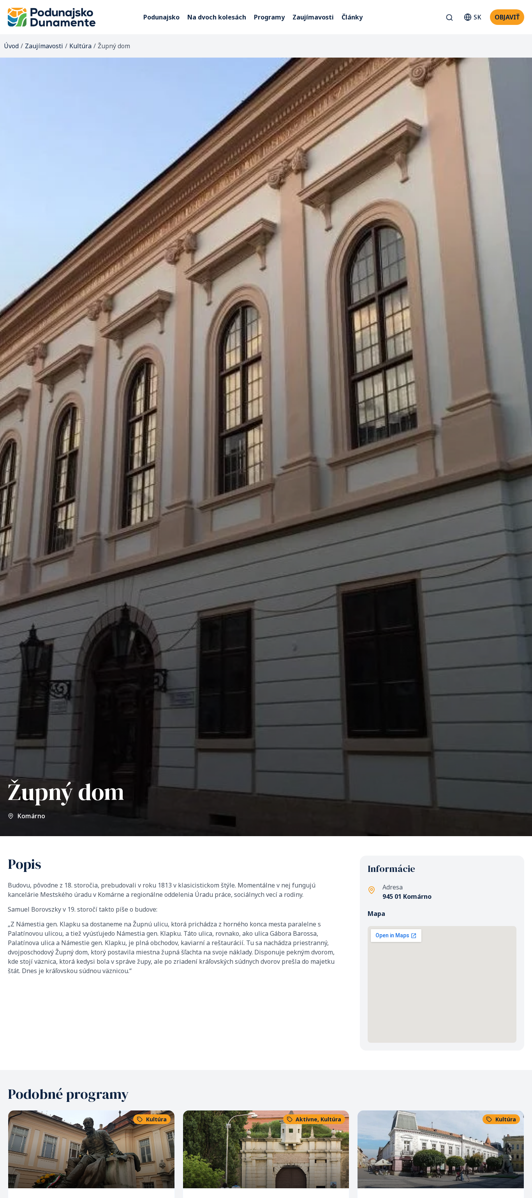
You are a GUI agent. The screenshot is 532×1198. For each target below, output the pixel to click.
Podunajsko (161, 17)
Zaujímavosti (313, 17)
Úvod (11, 46)
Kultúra (80, 46)
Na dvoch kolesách (216, 17)
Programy (269, 17)
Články (352, 17)
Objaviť (507, 17)
